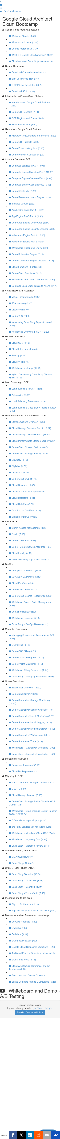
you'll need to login (42, 1008)
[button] (0, 1)
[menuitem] (1, 4)
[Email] (47, 1135)
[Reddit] (38, 1135)
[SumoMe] (55, 1135)
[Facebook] (13, 1135)
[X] (21, 1135)
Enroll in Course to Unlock (30, 1012)
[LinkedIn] (30, 1135)
